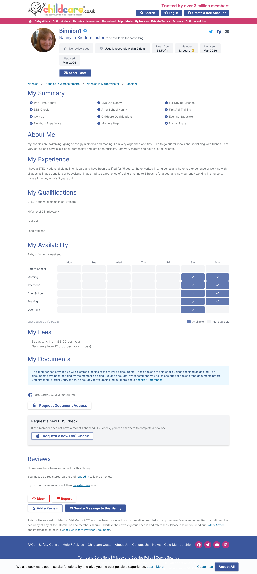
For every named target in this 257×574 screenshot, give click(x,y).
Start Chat (77, 73)
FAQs (31, 545)
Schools (177, 21)
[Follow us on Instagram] (225, 544)
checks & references (149, 379)
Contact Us (140, 545)
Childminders (62, 21)
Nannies (78, 21)
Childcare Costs (99, 545)
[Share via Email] (226, 31)
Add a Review (47, 508)
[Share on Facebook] (219, 31)
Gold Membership (177, 545)
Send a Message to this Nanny (97, 508)
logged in (83, 476)
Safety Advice (216, 525)
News (156, 545)
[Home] (30, 21)
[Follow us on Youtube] (216, 544)
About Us (121, 545)
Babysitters (42, 21)
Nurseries (93, 21)
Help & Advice (73, 545)
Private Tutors (160, 21)
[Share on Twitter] (211, 31)
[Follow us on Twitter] (207, 544)
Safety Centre (49, 545)
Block (40, 499)
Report (66, 499)
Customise (205, 567)
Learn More (155, 567)
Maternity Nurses (137, 21)
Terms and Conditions (94, 557)
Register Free (81, 485)
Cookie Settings (167, 557)
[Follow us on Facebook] (198, 544)
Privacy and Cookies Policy (133, 557)
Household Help (112, 21)
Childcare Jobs (196, 21)
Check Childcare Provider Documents (86, 529)
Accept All (227, 567)
